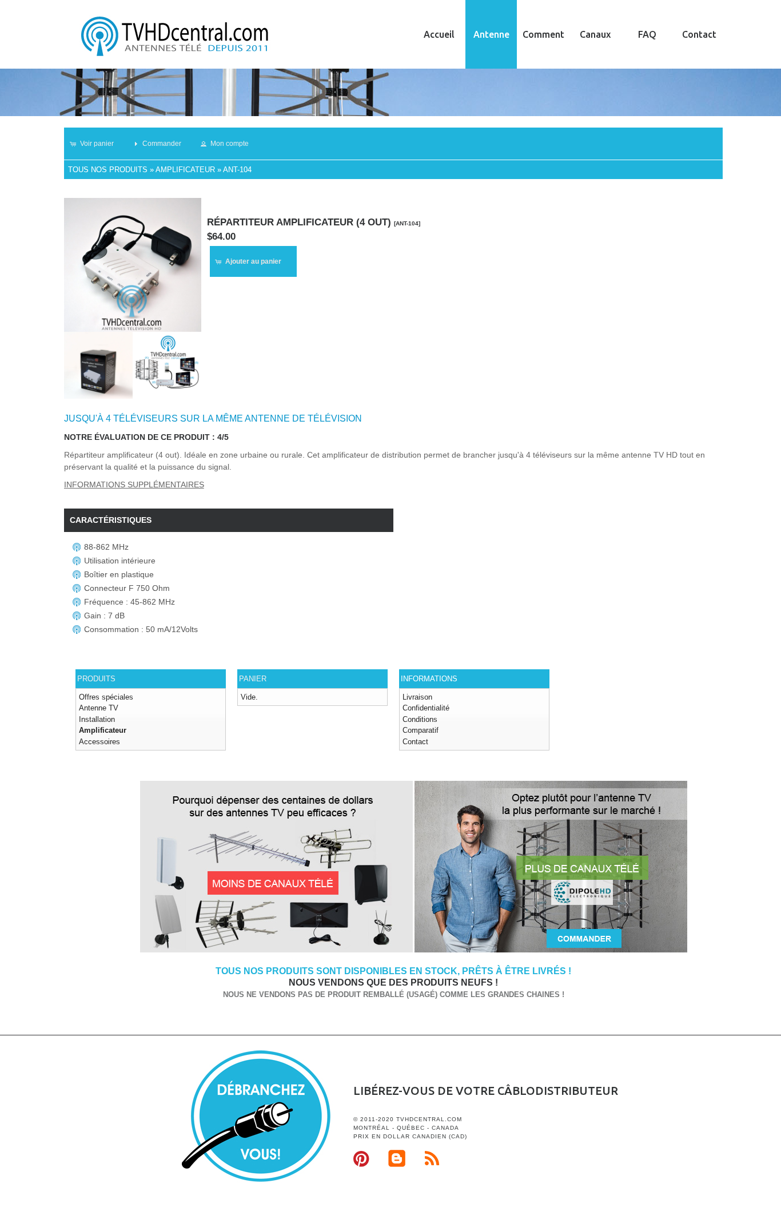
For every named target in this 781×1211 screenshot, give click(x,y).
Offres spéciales (106, 697)
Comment (543, 34)
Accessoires (99, 741)
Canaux (595, 34)
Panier (252, 678)
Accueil (439, 34)
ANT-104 (237, 169)
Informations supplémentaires (134, 484)
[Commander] (551, 950)
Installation (97, 719)
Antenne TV (98, 708)
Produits (96, 678)
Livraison (417, 697)
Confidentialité (426, 708)
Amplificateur (185, 169)
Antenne (491, 34)
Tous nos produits (108, 169)
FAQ (647, 34)
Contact (699, 34)
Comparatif (421, 730)
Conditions (420, 719)
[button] (97, 143)
